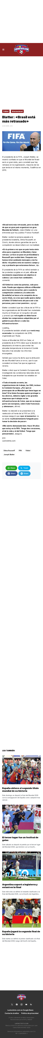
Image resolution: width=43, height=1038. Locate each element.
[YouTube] (26, 1004)
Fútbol (5, 111)
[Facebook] (17, 1004)
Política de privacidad (29, 1013)
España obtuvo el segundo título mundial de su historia (20, 789)
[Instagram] (21, 1004)
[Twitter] (12, 1004)
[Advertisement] (21, 21)
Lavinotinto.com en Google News (20, 1010)
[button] (3, 49)
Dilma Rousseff (9, 450)
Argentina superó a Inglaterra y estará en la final (20, 886)
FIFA (20, 450)
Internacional (17, 111)
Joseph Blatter (9, 454)
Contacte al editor (12, 1013)
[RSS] (31, 1004)
